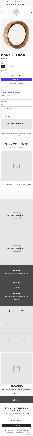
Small (3, 66)
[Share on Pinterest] (9, 116)
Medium (8, 66)
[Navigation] (1, 12)
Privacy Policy (10, 431)
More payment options (16, 83)
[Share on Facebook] (2, 116)
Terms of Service (19, 431)
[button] (16, 138)
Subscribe (16, 425)
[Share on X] (5, 116)
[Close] (30, 405)
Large (13, 66)
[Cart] (31, 12)
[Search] (27, 12)
